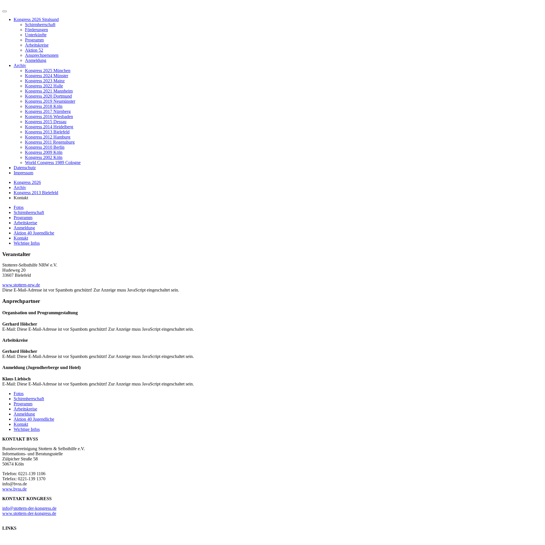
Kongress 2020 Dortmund (48, 96)
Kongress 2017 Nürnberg (48, 111)
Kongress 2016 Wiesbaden (49, 116)
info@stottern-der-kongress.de (29, 508)
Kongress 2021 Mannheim (49, 91)
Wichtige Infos (27, 243)
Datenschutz (25, 167)
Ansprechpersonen (41, 55)
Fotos (19, 207)
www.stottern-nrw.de (21, 284)
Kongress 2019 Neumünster (50, 101)
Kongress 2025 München (47, 70)
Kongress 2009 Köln (43, 152)
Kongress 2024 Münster (46, 75)
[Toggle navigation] (4, 11)
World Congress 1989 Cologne (53, 162)
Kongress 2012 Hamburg (47, 137)
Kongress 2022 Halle (44, 85)
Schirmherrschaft (40, 24)
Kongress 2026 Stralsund (36, 19)
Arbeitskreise (37, 45)
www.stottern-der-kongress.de (29, 513)
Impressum (23, 172)
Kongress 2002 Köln (43, 157)
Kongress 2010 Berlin (44, 147)
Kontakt (21, 238)
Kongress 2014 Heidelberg (49, 126)
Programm (34, 39)
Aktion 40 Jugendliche (34, 232)
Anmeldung (35, 60)
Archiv (20, 65)
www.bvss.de (14, 489)
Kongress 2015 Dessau (45, 121)
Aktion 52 (34, 50)
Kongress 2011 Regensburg (50, 142)
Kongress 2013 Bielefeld (47, 131)
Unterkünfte (36, 34)
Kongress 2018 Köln (43, 106)
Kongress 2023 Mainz (45, 80)
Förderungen (36, 29)
